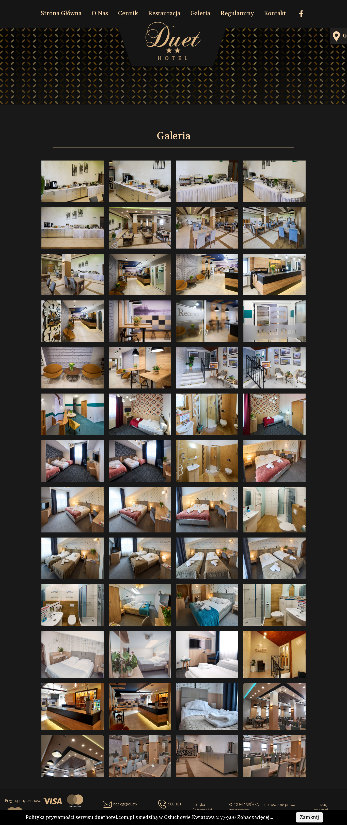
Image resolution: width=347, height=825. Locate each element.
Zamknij (309, 817)
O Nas (100, 13)
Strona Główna (61, 13)
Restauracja (164, 13)
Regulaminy (237, 13)
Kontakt (275, 13)
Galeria (200, 13)
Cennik (128, 13)
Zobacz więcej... (255, 817)
